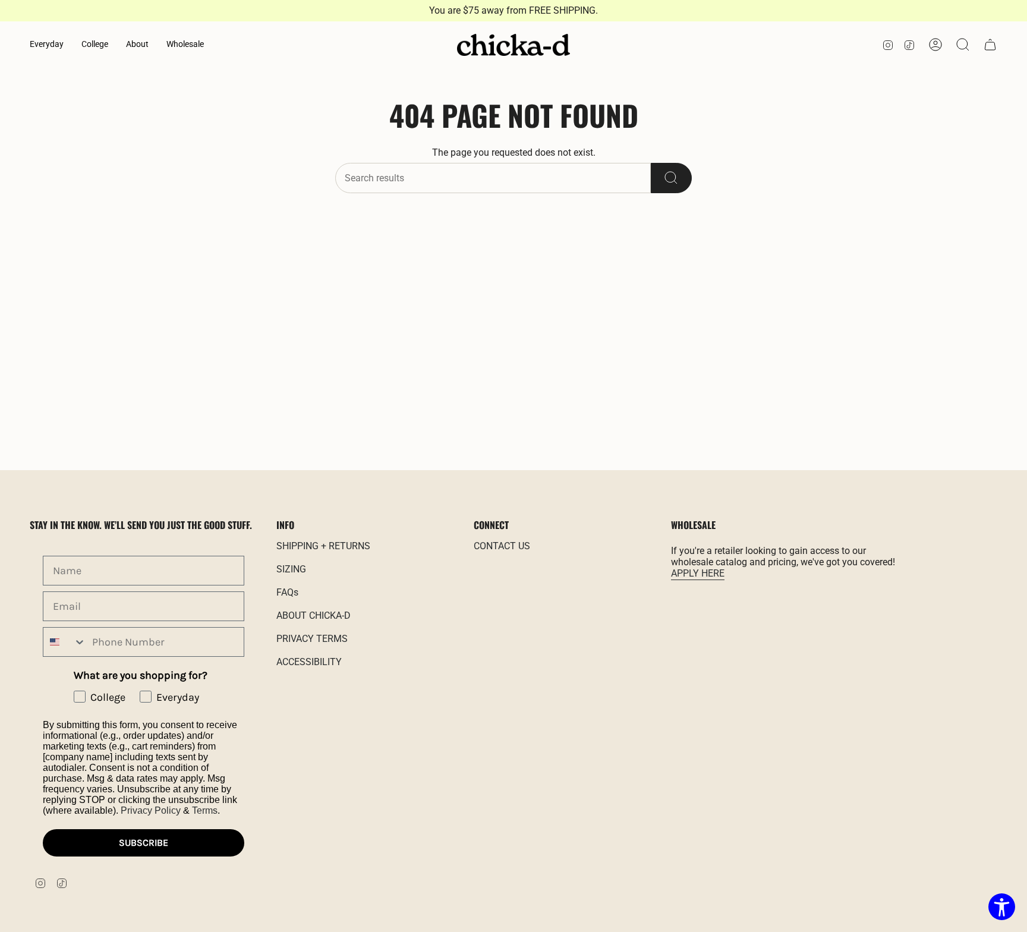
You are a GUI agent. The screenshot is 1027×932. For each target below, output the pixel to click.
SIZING (291, 569)
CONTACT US (502, 546)
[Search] (671, 178)
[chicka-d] (513, 45)
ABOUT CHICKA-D (313, 615)
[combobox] (64, 642)
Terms (205, 810)
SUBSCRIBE (143, 842)
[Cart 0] (990, 44)
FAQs (287, 592)
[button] (47, 44)
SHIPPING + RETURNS (323, 546)
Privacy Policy (151, 810)
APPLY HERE (697, 573)
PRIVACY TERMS (312, 638)
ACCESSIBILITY (309, 661)
